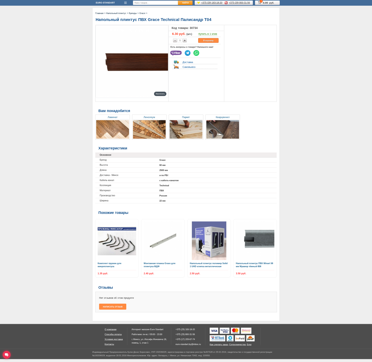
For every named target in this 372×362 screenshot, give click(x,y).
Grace (142, 13)
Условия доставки (114, 339)
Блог (249, 344)
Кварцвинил (223, 117)
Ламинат (113, 117)
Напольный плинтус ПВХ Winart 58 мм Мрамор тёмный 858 (254, 265)
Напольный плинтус (116, 13)
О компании (110, 329)
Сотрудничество (237, 344)
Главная (99, 13)
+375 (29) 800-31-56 (239, 2)
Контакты (109, 344)
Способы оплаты (113, 334)
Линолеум (149, 117)
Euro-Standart (105, 2)
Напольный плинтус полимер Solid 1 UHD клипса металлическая (209, 265)
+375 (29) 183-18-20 (211, 2)
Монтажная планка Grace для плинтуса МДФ (159, 265)
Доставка (188, 62)
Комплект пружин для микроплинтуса (109, 265)
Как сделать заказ (219, 344)
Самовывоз (189, 67)
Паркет (186, 117)
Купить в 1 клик (207, 33)
